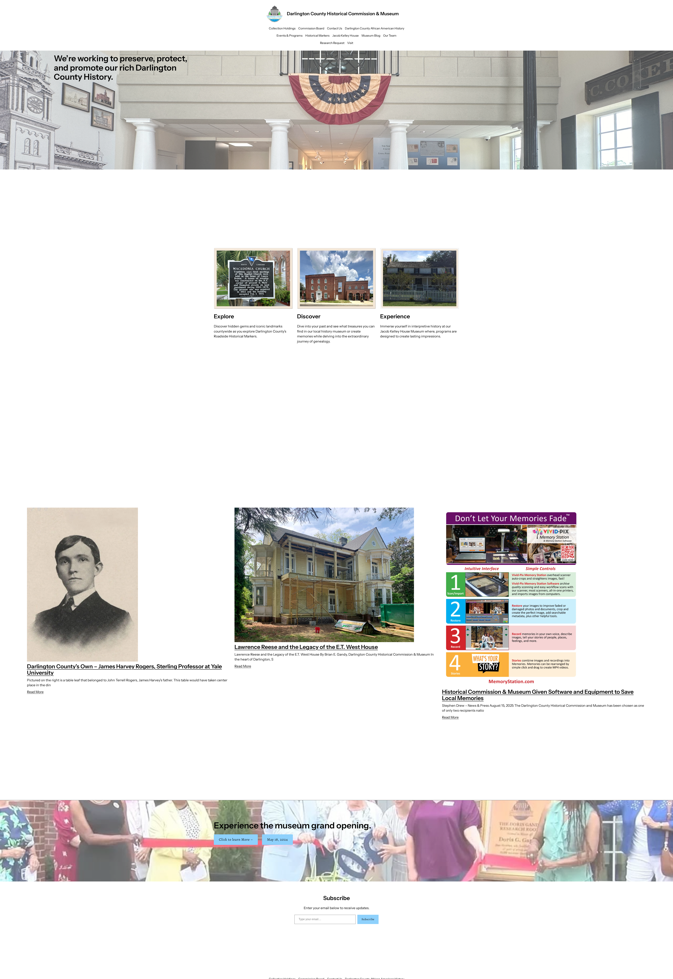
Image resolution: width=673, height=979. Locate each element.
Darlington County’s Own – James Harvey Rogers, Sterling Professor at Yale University (124, 669)
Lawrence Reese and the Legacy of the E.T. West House (306, 647)
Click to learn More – (236, 839)
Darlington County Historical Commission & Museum (343, 13)
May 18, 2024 (277, 839)
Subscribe (368, 919)
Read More (35, 692)
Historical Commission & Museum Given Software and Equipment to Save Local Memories (538, 694)
